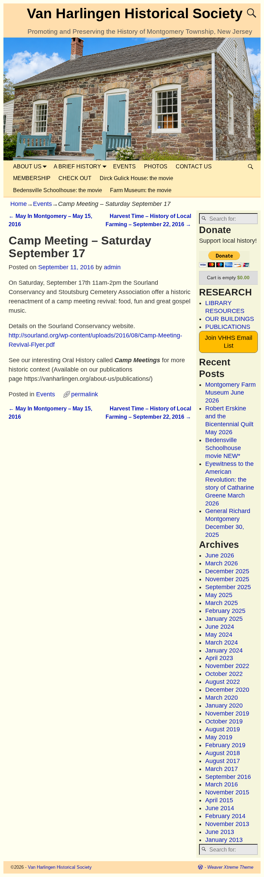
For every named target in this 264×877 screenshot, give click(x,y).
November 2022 (227, 665)
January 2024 (224, 650)
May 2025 (218, 595)
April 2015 (219, 800)
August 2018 (222, 753)
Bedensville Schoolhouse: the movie (57, 190)
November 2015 (227, 792)
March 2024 (221, 642)
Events (42, 203)
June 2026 (219, 555)
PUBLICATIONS (227, 326)
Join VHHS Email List (228, 341)
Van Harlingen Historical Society (135, 13)
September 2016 (228, 776)
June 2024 (219, 626)
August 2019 (222, 729)
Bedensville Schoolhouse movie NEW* (223, 448)
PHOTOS (155, 166)
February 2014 (225, 816)
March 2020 (221, 697)
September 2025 (228, 587)
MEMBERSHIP (32, 178)
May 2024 (218, 634)
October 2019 (224, 721)
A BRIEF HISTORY (77, 166)
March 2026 (221, 563)
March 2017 (221, 768)
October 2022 (224, 673)
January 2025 (224, 618)
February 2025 (225, 610)
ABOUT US (27, 166)
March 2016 (221, 784)
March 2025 (221, 602)
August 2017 (222, 761)
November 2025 (227, 579)
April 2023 (219, 658)
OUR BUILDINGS (229, 318)
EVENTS (124, 166)
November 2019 (227, 713)
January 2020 (224, 705)
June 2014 (219, 808)
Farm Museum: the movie (141, 190)
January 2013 (224, 839)
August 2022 (222, 681)
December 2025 (227, 571)
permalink (84, 394)
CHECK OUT (74, 178)
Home (18, 203)
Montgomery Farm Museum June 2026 (230, 392)
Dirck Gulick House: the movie (136, 178)
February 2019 (225, 745)
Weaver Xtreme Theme (230, 867)
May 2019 (218, 737)
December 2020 (227, 689)
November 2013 (227, 824)
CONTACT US (194, 166)
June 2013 (219, 831)
